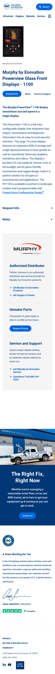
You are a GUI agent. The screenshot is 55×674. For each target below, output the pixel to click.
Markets (30, 16)
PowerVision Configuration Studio (23, 192)
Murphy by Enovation (12, 63)
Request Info (12, 94)
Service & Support (42, 94)
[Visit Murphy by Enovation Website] (27, 249)
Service (41, 16)
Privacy (6, 638)
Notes (28, 94)
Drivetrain (8, 16)
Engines (20, 16)
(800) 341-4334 (9, 657)
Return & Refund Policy (15, 643)
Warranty (8, 648)
